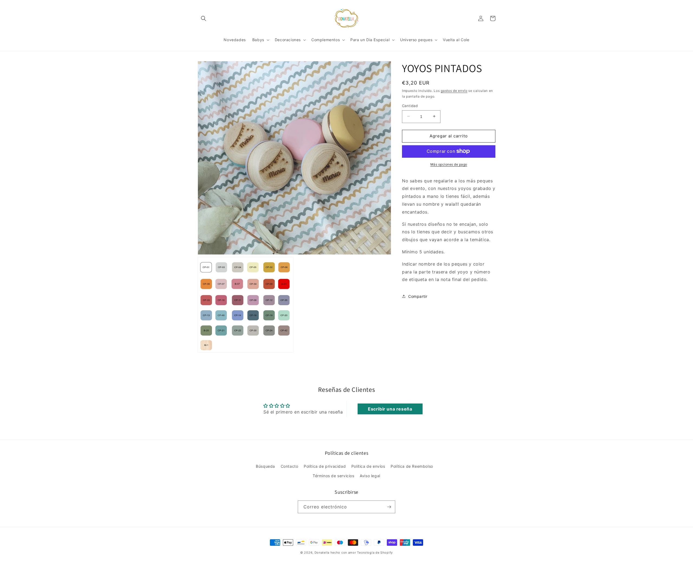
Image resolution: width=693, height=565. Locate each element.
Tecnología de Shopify (375, 552)
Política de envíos (368, 466)
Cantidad (410, 105)
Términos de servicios (333, 475)
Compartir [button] (417, 296)
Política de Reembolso (412, 466)
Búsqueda (265, 466)
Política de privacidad (325, 466)
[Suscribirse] (389, 507)
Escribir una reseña (390, 409)
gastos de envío (454, 91)
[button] (204, 18)
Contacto (289, 466)
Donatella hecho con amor (335, 552)
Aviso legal (370, 475)
